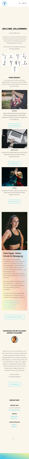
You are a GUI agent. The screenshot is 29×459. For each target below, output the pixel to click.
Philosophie (9, 307)
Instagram (14, 426)
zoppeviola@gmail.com (15, 410)
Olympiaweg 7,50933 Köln (14, 417)
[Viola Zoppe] (4, 3)
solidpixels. (4, 456)
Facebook (14, 424)
